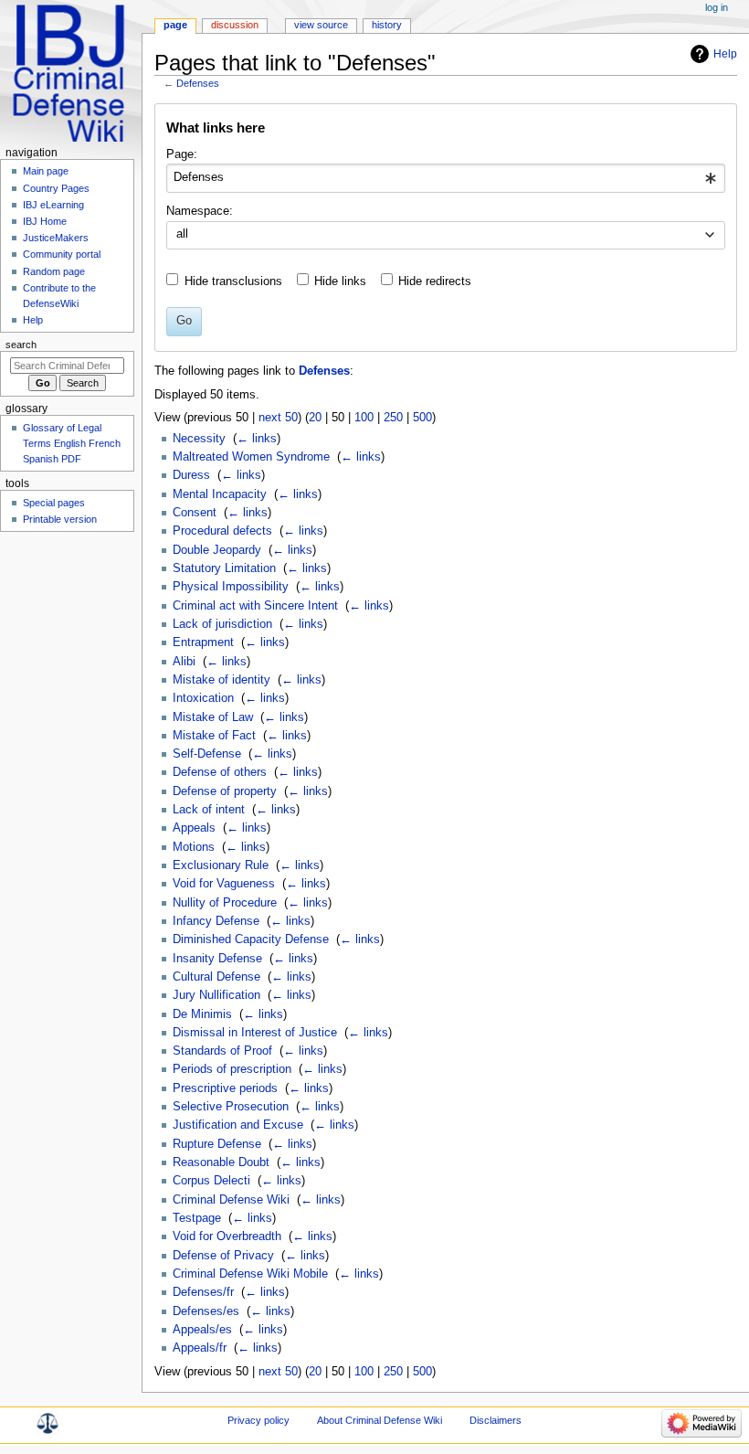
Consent (194, 512)
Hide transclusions (233, 281)
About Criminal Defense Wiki (379, 1420)
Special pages (54, 502)
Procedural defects (222, 531)
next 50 (278, 417)
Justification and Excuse (238, 1125)
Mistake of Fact (214, 735)
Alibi (184, 661)
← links (257, 438)
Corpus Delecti (211, 1180)
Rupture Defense (217, 1144)
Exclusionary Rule (221, 865)
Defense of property (225, 791)
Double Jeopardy (217, 550)
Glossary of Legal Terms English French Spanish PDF (72, 443)
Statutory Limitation (224, 568)
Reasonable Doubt (221, 1162)
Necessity (199, 438)
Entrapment (203, 642)
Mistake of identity (221, 680)
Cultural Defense (216, 977)
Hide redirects (434, 281)
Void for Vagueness (224, 883)
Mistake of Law (213, 717)
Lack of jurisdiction (222, 624)
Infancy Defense (216, 921)
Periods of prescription (232, 1069)
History (387, 24)
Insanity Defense (217, 958)
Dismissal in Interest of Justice (255, 1032)
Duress (191, 475)
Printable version (60, 519)
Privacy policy (258, 1420)
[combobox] (445, 178)
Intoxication (203, 698)
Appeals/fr (200, 1348)
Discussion (234, 24)
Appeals (194, 828)
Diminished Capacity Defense (251, 939)
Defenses (197, 83)
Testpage (197, 1218)
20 (315, 417)
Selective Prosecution (231, 1106)
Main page (46, 170)
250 (393, 417)
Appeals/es (202, 1329)
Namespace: (199, 211)
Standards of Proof (222, 1051)
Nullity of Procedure (225, 903)
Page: (181, 154)
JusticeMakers (56, 237)
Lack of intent (209, 809)
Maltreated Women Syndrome (251, 457)
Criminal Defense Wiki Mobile (250, 1274)
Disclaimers (495, 1420)
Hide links (340, 281)
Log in (716, 7)
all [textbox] (182, 234)
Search (21, 344)
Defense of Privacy (223, 1255)
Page (175, 24)
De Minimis (202, 1014)
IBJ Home (45, 221)
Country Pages (56, 188)
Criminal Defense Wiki (231, 1200)
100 (364, 417)
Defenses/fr (203, 1292)
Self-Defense (207, 754)
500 (422, 417)
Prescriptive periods (225, 1088)
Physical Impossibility (231, 586)
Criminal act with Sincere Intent (255, 606)
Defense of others (220, 772)
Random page (54, 271)
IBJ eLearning (53, 204)
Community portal (61, 254)
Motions (194, 847)
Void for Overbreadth (227, 1236)
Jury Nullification (216, 995)
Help (725, 54)
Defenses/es (206, 1311)
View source (321, 24)
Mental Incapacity (220, 494)
